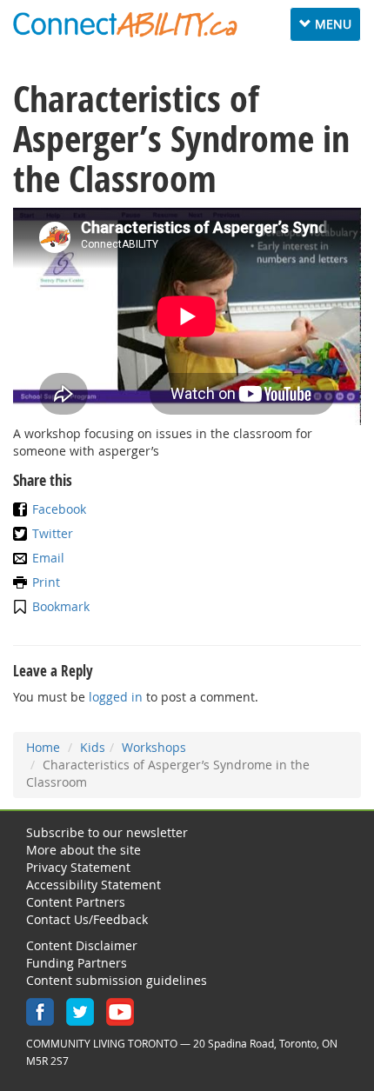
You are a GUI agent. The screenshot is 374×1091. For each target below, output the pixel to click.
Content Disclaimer (81, 945)
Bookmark (61, 606)
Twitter (52, 533)
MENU (328, 28)
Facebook (59, 509)
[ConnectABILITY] (125, 24)
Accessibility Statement (93, 884)
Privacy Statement (78, 867)
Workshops (154, 747)
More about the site (83, 850)
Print (46, 582)
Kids (92, 747)
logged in (116, 697)
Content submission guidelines (116, 980)
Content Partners (75, 902)
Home (43, 747)
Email (48, 557)
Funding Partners (76, 963)
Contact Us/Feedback (87, 919)
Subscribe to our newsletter (107, 832)
